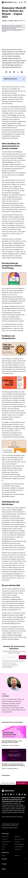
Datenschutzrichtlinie (7, 667)
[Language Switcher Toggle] (21, 2)
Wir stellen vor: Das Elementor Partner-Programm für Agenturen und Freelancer (13, 764)
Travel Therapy (11, 115)
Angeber (11, 20)
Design (15, 20)
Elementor (17, 106)
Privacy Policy (15, 825)
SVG (17, 394)
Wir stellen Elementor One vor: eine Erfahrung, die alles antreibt (12, 741)
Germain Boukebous (8, 162)
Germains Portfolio (9, 623)
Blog (15, 2)
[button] (25, 2)
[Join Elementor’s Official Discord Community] (11, 794)
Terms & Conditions (6, 825)
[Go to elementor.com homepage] (7, 2)
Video (13, 490)
